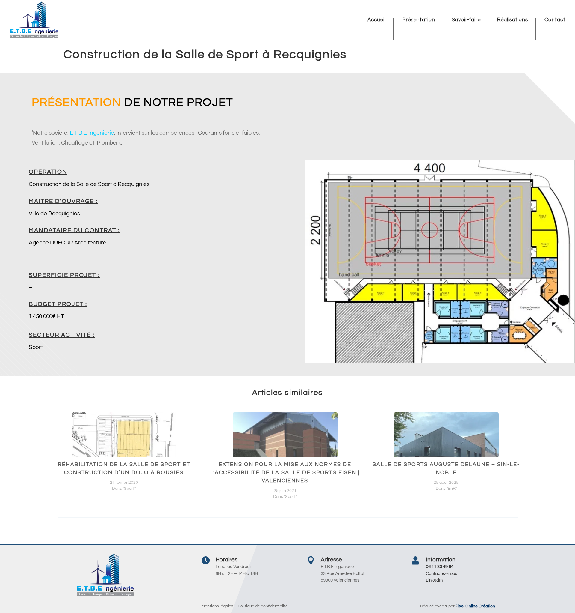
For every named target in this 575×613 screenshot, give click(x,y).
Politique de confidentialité (263, 606)
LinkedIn (434, 580)
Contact (554, 20)
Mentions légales (217, 606)
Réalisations (512, 20)
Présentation (418, 20)
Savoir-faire (466, 20)
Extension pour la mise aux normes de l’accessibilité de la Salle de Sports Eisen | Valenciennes (285, 472)
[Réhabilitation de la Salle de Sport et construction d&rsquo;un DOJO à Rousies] (124, 452)
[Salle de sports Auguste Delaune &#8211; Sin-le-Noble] (446, 452)
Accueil (376, 20)
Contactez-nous (441, 573)
